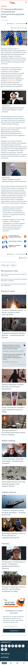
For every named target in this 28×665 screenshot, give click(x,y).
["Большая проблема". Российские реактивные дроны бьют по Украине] (14, 422)
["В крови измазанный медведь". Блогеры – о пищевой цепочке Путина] (14, 324)
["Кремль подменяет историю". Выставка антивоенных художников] (14, 376)
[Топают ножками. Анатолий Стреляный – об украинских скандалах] (14, 450)
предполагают (11, 81)
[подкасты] (11, 663)
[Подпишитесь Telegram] (16, 646)
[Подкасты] (2, 649)
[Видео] (17, 663)
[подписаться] (5, 649)
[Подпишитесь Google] (2, 646)
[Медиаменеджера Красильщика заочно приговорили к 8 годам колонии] (14, 97)
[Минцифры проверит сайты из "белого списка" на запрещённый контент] (14, 524)
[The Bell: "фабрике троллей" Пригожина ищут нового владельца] (14, 169)
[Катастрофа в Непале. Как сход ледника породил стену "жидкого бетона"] (14, 473)
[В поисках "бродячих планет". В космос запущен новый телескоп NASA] (14, 301)
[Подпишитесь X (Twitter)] (9, 646)
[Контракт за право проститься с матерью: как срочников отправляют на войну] (14, 578)
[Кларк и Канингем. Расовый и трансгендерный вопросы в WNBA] (14, 399)
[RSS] (23, 646)
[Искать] (24, 663)
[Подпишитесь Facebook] (5, 646)
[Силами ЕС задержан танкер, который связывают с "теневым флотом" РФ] (14, 502)
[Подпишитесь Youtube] (12, 646)
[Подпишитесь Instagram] (19, 646)
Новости (4, 6)
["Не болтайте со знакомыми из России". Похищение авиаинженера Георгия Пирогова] (14, 553)
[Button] (10, 24)
